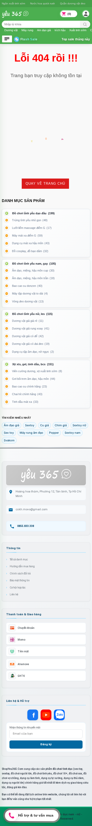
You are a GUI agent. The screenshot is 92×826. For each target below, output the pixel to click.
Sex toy (9, 432)
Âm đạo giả (11, 425)
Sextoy (29, 425)
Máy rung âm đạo (31, 432)
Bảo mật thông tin (20, 580)
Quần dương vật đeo (36, 3)
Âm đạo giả (44, 30)
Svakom (9, 440)
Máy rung (27, 30)
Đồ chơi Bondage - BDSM (69, 3)
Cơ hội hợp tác (18, 587)
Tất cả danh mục (19, 559)
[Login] (86, 13)
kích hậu (60, 30)
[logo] (18, 17)
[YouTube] (46, 715)
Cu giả (44, 425)
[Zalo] (59, 715)
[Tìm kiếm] (85, 24)
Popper (54, 432)
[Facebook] (32, 715)
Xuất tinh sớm (77, 30)
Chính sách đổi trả (20, 573)
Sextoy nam (72, 432)
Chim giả (61, 425)
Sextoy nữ (79, 425)
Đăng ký (46, 744)
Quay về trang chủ (45, 183)
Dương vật (11, 30)
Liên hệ (14, 594)
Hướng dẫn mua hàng (22, 566)
